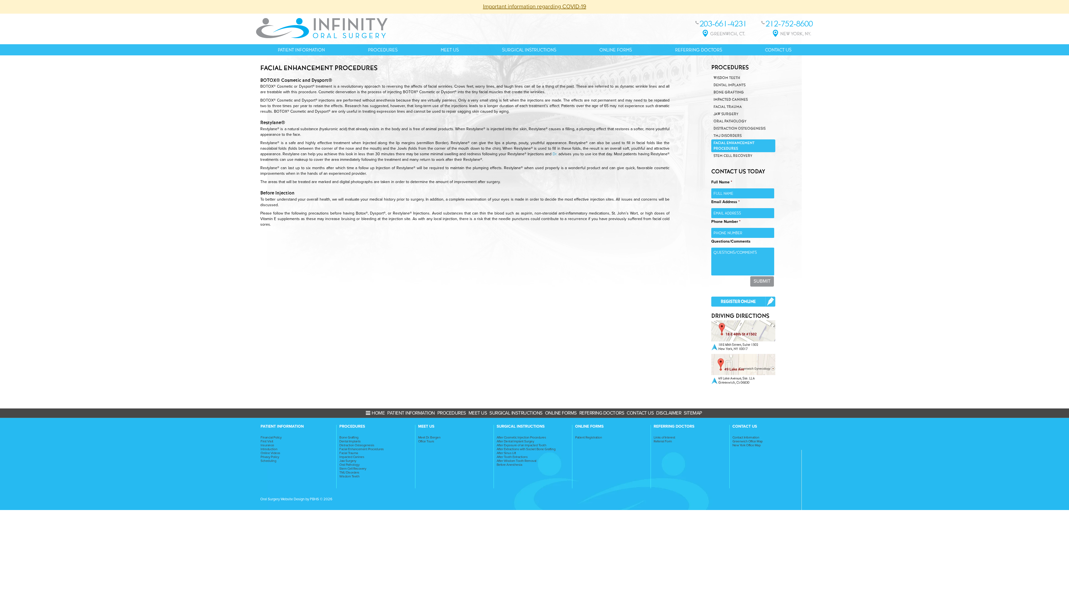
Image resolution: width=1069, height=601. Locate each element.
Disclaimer (668, 413)
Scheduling (268, 461)
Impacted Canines (731, 99)
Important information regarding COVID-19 (534, 6)
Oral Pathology (730, 121)
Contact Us (778, 50)
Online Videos (270, 453)
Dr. (555, 154)
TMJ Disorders (728, 135)
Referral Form (663, 441)
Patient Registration (588, 437)
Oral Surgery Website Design (282, 499)
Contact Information (745, 437)
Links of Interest (664, 437)
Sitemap (693, 413)
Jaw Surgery (726, 114)
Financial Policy (271, 437)
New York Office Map (746, 445)
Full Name (721, 182)
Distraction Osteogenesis (740, 128)
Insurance (267, 445)
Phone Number (726, 221)
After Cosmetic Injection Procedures (521, 437)
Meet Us (450, 50)
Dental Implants (730, 85)
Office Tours (426, 441)
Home (378, 413)
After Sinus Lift (506, 453)
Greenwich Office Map (747, 441)
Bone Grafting (729, 92)
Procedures (383, 50)
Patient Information (301, 50)
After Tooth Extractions (512, 457)
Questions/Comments (731, 241)
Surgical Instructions (529, 50)
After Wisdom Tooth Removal (516, 461)
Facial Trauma (728, 106)
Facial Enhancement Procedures (734, 146)
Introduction (269, 449)
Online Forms (615, 50)
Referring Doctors (698, 50)
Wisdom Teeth (727, 77)
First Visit (267, 441)
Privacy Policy (270, 457)
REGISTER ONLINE (738, 302)
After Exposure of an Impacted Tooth (521, 445)
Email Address (725, 201)
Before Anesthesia (509, 465)
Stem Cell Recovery (733, 155)
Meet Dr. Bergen (429, 437)
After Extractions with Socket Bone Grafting (526, 449)
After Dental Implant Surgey (515, 441)
